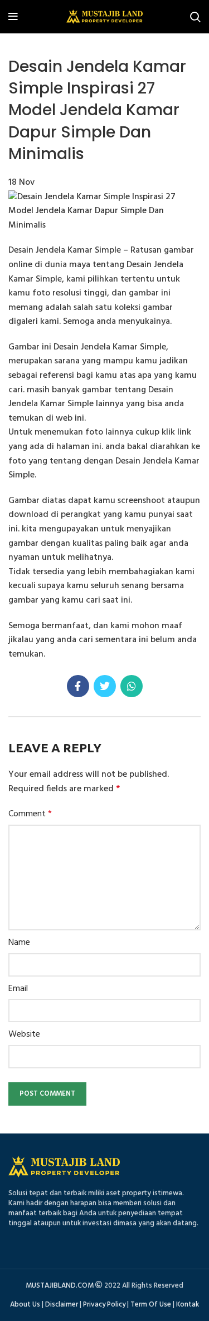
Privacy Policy (104, 1304)
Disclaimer (61, 1304)
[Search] (195, 17)
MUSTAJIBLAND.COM (60, 1286)
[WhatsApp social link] (131, 686)
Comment (30, 814)
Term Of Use (150, 1304)
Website (24, 1035)
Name (19, 943)
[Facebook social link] (78, 686)
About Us (25, 1304)
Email (18, 989)
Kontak (187, 1304)
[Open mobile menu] (13, 17)
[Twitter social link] (105, 686)
